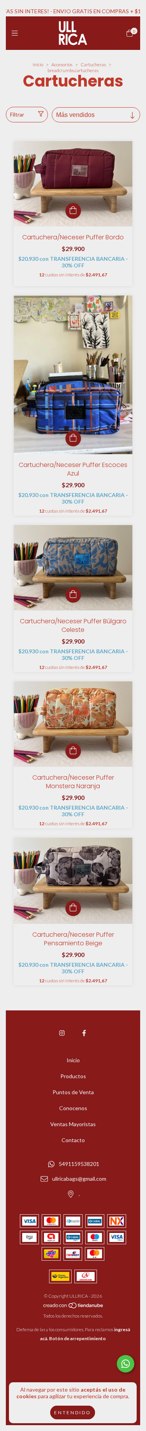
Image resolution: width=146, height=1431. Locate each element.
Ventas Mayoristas (73, 1124)
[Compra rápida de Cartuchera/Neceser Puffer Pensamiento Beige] (73, 908)
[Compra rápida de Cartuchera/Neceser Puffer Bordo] (73, 211)
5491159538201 (79, 1163)
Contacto (73, 1140)
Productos (73, 1076)
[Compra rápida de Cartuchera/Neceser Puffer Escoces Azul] (73, 438)
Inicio (38, 64)
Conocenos (73, 1108)
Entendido (72, 1412)
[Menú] (16, 33)
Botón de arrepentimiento (77, 1338)
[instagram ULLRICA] (61, 1033)
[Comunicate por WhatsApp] (125, 1364)
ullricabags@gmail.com (79, 1179)
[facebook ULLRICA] (84, 1033)
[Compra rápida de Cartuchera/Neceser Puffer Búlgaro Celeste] (73, 595)
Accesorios (61, 64)
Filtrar (17, 114)
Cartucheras (93, 64)
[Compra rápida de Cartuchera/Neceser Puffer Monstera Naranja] (73, 751)
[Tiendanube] (73, 1307)
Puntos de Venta (73, 1092)
